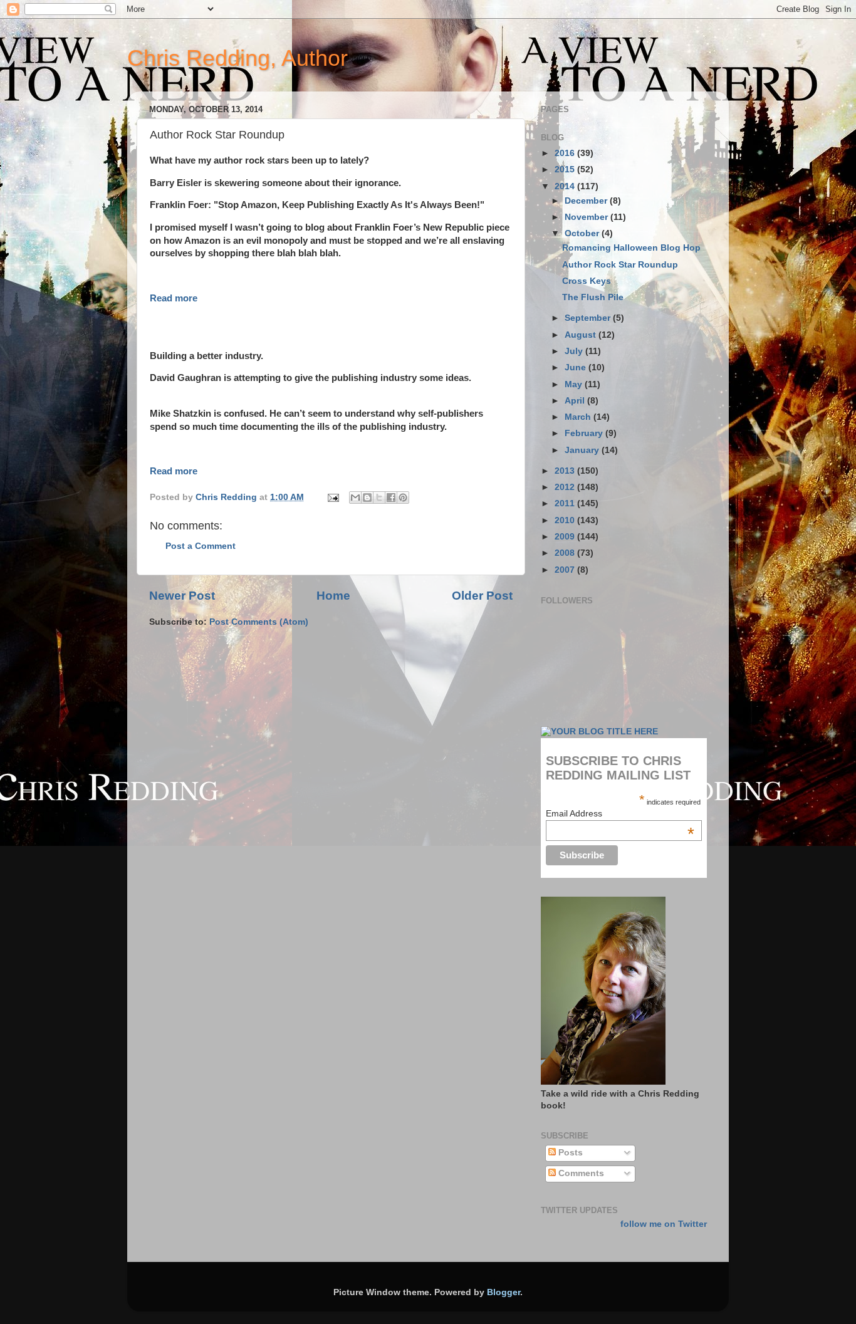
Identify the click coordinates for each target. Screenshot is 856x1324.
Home (333, 595)
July (575, 351)
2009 (566, 536)
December (587, 201)
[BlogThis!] (367, 497)
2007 (566, 570)
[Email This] (355, 497)
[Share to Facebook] (391, 497)
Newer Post (182, 595)
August (581, 335)
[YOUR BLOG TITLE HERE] (599, 731)
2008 (566, 553)
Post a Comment (200, 546)
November (587, 217)
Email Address (620, 813)
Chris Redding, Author (237, 58)
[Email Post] (332, 497)
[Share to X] (379, 497)
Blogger (503, 1292)
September (589, 318)
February (585, 433)
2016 (566, 153)
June (576, 367)
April (576, 400)
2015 (566, 169)
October (583, 233)
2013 (566, 471)
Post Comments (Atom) (258, 622)
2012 (566, 487)
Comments (580, 1173)
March (579, 417)
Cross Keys (586, 281)
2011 (566, 503)
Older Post (482, 595)
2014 (566, 186)
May (575, 384)
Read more (173, 298)
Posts (569, 1152)
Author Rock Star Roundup (620, 264)
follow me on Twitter (663, 1224)
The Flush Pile (593, 297)
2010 (566, 520)
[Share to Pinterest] (403, 497)
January (583, 450)
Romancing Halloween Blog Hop (631, 248)
